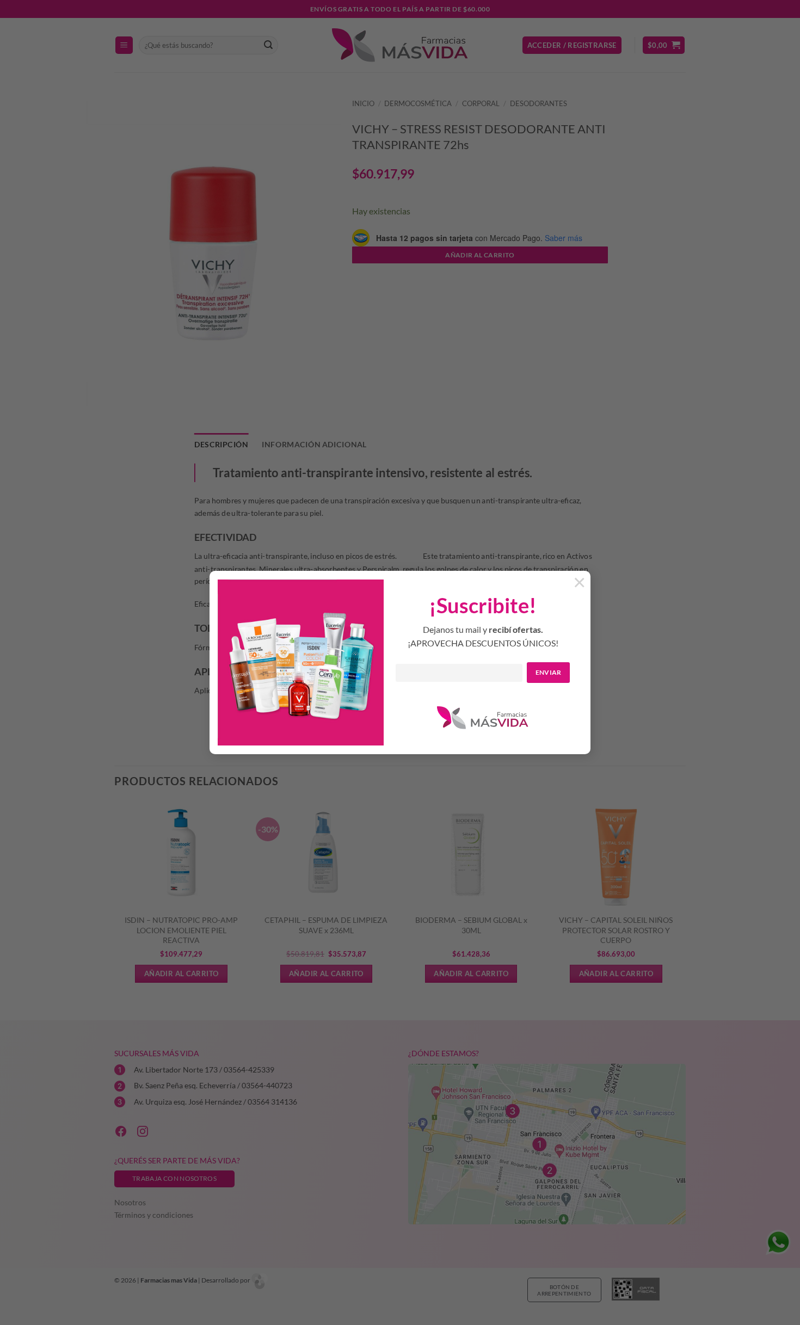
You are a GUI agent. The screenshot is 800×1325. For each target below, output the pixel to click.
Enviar (549, 672)
